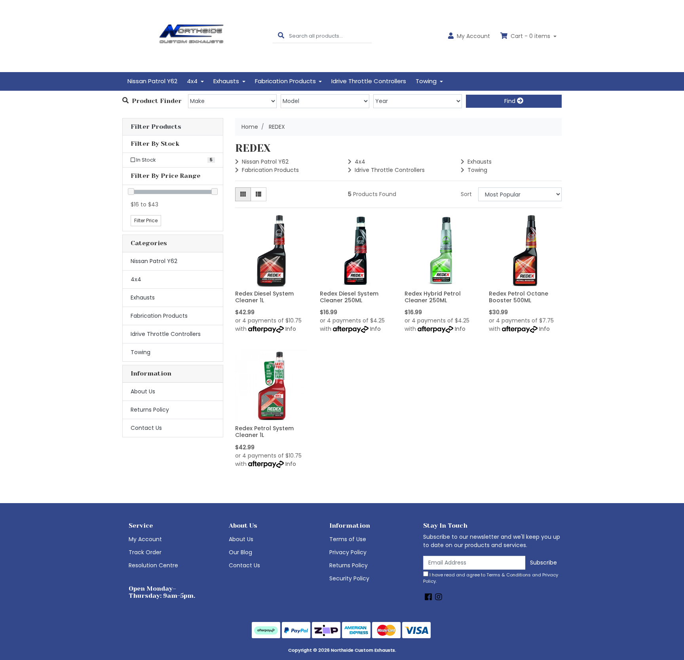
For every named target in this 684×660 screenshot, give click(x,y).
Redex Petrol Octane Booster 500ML (518, 297)
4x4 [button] (193, 81)
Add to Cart (271, 281)
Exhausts (143, 297)
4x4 (136, 279)
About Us (143, 391)
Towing (140, 352)
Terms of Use (347, 539)
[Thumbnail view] (243, 194)
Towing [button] (427, 81)
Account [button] (473, 36)
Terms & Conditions (508, 575)
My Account (145, 539)
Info (290, 329)
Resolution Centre (153, 565)
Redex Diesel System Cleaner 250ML (349, 297)
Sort (466, 194)
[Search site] (281, 36)
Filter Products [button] (156, 126)
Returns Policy (150, 410)
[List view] (258, 194)
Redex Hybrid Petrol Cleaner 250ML (433, 297)
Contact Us (146, 428)
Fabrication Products (159, 316)
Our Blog (240, 552)
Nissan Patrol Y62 (152, 81)
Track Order (145, 552)
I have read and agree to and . (490, 578)
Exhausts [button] (227, 81)
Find (510, 101)
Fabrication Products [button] (286, 81)
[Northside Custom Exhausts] (191, 36)
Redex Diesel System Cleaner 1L (264, 297)
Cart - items (530, 36)
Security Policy (349, 578)
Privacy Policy (348, 552)
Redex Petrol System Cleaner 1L (264, 431)
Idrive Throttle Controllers (368, 81)
